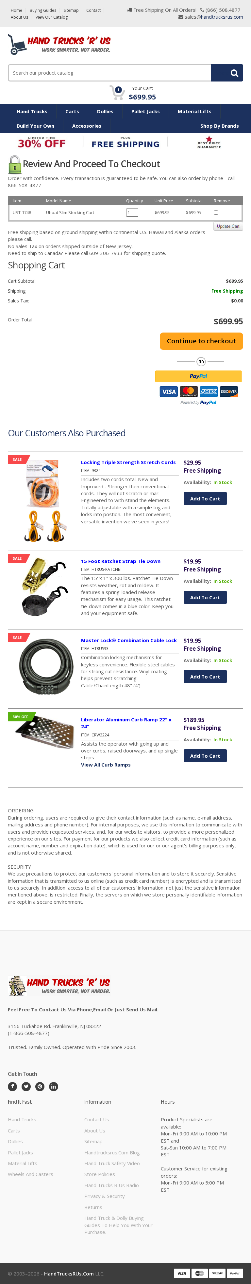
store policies (99, 1174)
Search (223, 72)
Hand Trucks (32, 111)
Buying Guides (43, 10)
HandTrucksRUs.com (69, 1273)
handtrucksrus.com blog (112, 1152)
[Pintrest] (39, 1086)
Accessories (86, 125)
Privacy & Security (104, 1196)
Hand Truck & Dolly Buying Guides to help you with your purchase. (118, 1225)
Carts (72, 111)
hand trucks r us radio (111, 1185)
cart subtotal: (22, 281)
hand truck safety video (112, 1163)
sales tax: (18, 300)
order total (20, 319)
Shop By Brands (219, 125)
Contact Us (96, 1119)
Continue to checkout (201, 340)
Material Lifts (194, 111)
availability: (197, 482)
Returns (93, 1207)
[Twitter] (26, 1086)
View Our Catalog (52, 17)
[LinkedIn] (53, 1086)
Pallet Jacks (145, 111)
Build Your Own (35, 125)
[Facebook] (12, 1086)
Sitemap (71, 10)
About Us (19, 17)
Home (16, 10)
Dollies (105, 111)
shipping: (17, 291)
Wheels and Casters (30, 1174)
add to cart (205, 498)
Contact (93, 10)
